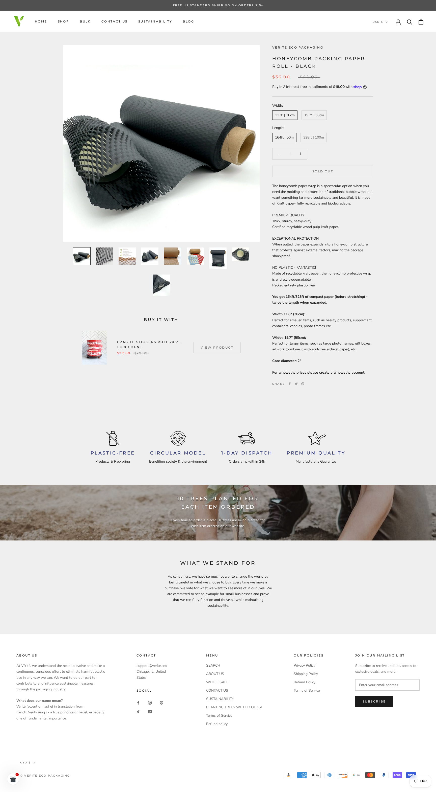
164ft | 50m (284, 137)
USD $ (378, 22)
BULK (85, 21)
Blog (188, 21)
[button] (13, 779)
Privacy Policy (304, 665)
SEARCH (213, 665)
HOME (41, 21)
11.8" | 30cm (285, 115)
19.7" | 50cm (314, 115)
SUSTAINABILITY (155, 21)
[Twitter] (296, 383)
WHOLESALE (217, 682)
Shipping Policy (306, 673)
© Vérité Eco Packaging (45, 775)
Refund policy (217, 723)
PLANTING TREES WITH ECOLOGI (234, 707)
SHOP (63, 21)
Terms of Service (219, 715)
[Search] (409, 21)
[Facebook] (289, 383)
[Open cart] (421, 22)
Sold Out (322, 171)
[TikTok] (138, 711)
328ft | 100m (313, 137)
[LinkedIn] (150, 711)
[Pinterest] (302, 383)
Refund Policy (304, 682)
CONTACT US (114, 21)
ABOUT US (215, 673)
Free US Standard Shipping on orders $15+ (218, 5)
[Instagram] (150, 702)
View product (217, 347)
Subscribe (374, 701)
